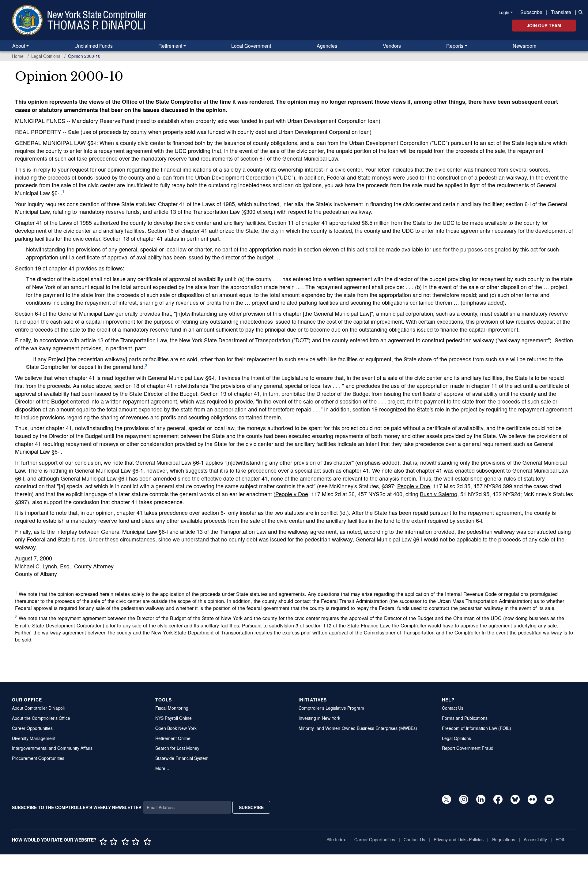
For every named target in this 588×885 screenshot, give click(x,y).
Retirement (170, 45)
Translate (561, 12)
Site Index (336, 839)
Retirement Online (172, 738)
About (18, 45)
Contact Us (452, 708)
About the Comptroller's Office (41, 718)
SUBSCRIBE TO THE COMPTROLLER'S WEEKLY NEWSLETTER (76, 807)
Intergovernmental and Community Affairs (52, 748)
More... (162, 768)
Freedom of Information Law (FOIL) (476, 728)
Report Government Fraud (467, 748)
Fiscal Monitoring (171, 708)
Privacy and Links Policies (459, 839)
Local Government (251, 45)
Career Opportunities (32, 728)
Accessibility (535, 839)
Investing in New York (319, 718)
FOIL (560, 839)
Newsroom (524, 45)
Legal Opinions (45, 56)
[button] (579, 12)
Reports (454, 45)
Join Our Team (544, 25)
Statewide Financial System (182, 758)
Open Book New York (176, 728)
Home (18, 56)
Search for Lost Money (177, 748)
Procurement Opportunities (38, 758)
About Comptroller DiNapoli (38, 708)
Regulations (503, 839)
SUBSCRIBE (251, 807)
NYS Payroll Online (173, 718)
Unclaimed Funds (93, 45)
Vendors (392, 45)
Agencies (327, 45)
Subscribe (531, 12)
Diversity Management (33, 738)
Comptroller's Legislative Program (331, 708)
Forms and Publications (465, 718)
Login (504, 12)
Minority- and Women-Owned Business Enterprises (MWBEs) (358, 728)
